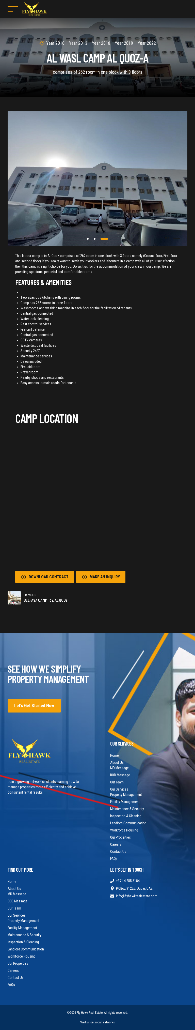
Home (114, 755)
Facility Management (125, 802)
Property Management (126, 795)
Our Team (117, 782)
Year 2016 (101, 43)
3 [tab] (107, 238)
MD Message (119, 768)
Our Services (119, 789)
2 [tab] (100, 238)
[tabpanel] (97, 178)
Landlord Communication (128, 823)
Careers (115, 844)
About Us (117, 763)
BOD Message (120, 775)
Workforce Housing (124, 830)
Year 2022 (147, 43)
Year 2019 (124, 43)
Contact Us (118, 852)
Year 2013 (78, 43)
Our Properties (120, 837)
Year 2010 (55, 43)
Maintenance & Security (127, 809)
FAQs (114, 859)
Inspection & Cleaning (125, 816)
